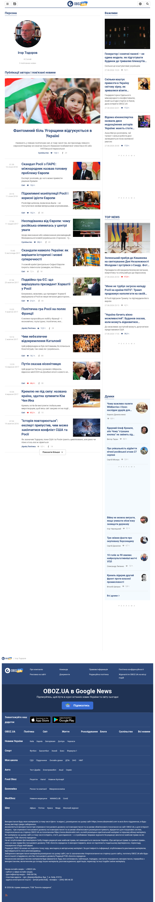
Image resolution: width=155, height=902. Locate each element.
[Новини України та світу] (7, 659)
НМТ (81, 760)
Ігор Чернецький (114, 529)
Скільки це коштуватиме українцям (122, 66)
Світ (23, 185)
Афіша (33, 808)
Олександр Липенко (115, 566)
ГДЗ (31, 760)
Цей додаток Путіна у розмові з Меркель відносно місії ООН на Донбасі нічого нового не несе (44, 370)
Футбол (33, 751)
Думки (109, 396)
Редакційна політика (99, 674)
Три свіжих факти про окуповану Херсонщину (120, 539)
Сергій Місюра (113, 460)
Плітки (41, 808)
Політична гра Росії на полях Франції (43, 311)
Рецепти (34, 779)
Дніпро (61, 741)
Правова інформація (98, 669)
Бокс (62, 751)
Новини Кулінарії (56, 779)
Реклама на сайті (38, 674)
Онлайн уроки (56, 760)
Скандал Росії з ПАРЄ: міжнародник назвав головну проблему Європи (44, 168)
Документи (64, 674)
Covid (65, 798)
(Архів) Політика (28, 328)
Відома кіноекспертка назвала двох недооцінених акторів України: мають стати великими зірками (119, 123)
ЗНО (74, 760)
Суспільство (43, 153)
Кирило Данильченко (116, 415)
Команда (63, 669)
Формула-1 (72, 751)
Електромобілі (49, 770)
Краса (50, 808)
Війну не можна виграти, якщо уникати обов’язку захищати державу (121, 520)
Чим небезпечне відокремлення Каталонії (41, 339)
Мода (57, 808)
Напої (43, 779)
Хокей (54, 751)
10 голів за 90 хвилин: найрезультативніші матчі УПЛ (122, 558)
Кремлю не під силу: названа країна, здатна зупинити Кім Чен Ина (44, 396)
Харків (39, 741)
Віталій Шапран (113, 587)
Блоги (103, 731)
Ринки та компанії (38, 789)
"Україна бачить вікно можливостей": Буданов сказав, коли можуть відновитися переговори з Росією (125, 318)
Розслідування (89, 731)
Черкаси (71, 741)
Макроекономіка (57, 789)
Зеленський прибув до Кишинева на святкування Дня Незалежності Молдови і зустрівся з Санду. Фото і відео (127, 261)
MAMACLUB (55, 798)
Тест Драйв (35, 770)
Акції (61, 770)
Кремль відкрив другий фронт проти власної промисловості (120, 578)
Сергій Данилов (114, 546)
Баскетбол (44, 751)
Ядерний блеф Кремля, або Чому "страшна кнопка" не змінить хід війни (120, 431)
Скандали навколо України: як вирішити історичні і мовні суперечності (44, 254)
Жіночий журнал (71, 808)
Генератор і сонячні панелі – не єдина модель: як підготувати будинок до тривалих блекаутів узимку (125, 57)
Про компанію (36, 669)
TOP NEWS (112, 217)
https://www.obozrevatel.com (104, 821)
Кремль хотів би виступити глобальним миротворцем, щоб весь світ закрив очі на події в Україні (45, 407)
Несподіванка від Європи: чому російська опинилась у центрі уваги (45, 225)
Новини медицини (38, 798)
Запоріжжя (50, 741)
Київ (32, 741)
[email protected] (40, 880)
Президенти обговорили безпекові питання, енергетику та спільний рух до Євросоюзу (126, 271)
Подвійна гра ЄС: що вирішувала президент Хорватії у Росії (45, 284)
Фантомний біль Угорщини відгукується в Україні (52, 133)
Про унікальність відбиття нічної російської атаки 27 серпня (122, 451)
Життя (65, 731)
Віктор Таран (112, 439)
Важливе (111, 13)
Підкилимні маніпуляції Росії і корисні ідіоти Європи (44, 196)
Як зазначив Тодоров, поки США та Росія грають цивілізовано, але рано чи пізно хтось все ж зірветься (58, 441)
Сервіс (69, 770)
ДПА (67, 760)
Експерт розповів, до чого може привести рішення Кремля (42, 179)
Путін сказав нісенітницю (41, 364)
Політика (29, 731)
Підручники (41, 760)
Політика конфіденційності (131, 669)
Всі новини (144, 731)
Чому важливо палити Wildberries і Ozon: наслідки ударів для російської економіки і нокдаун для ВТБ (120, 407)
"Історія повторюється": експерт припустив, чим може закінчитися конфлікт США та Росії (44, 427)
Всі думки (112, 595)
